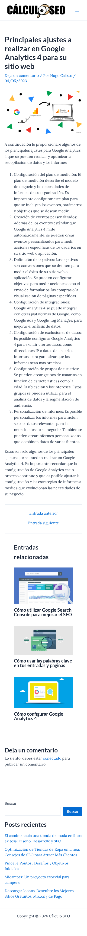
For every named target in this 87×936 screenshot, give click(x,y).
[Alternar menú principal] (77, 10)
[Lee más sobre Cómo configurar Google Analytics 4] (43, 692)
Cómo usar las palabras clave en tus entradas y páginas (43, 663)
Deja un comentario (22, 75)
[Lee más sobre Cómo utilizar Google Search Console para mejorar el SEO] (43, 585)
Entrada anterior (43, 513)
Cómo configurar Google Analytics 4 (38, 716)
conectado (52, 758)
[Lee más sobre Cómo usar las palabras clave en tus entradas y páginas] (43, 640)
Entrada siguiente (43, 523)
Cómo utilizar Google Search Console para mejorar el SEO (43, 612)
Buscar (10, 803)
